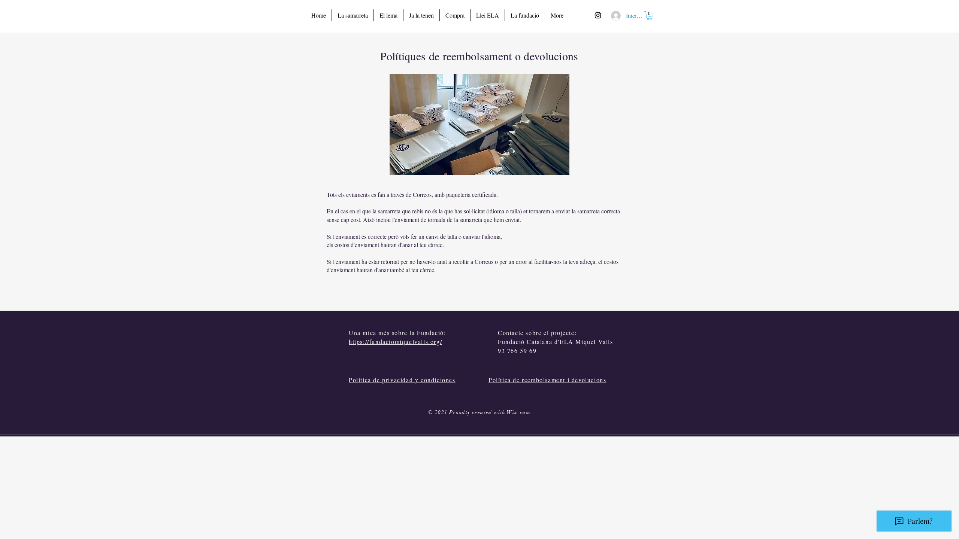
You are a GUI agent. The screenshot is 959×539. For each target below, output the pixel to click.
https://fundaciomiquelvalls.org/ (395, 341)
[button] (649, 15)
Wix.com (518, 412)
